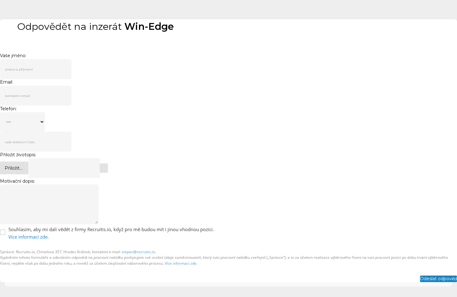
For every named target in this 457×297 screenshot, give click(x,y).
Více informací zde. (28, 237)
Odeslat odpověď (438, 278)
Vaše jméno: (13, 55)
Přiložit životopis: (18, 155)
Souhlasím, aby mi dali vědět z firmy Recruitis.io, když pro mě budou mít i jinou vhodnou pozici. (111, 229)
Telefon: (8, 109)
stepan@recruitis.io (138, 251)
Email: (6, 82)
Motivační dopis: (17, 181)
